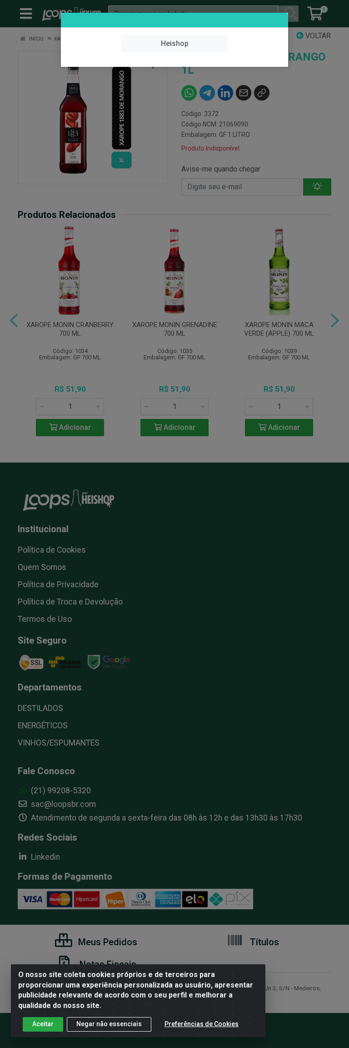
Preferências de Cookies (202, 1024)
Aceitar (43, 1024)
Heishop (175, 43)
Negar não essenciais (109, 1024)
